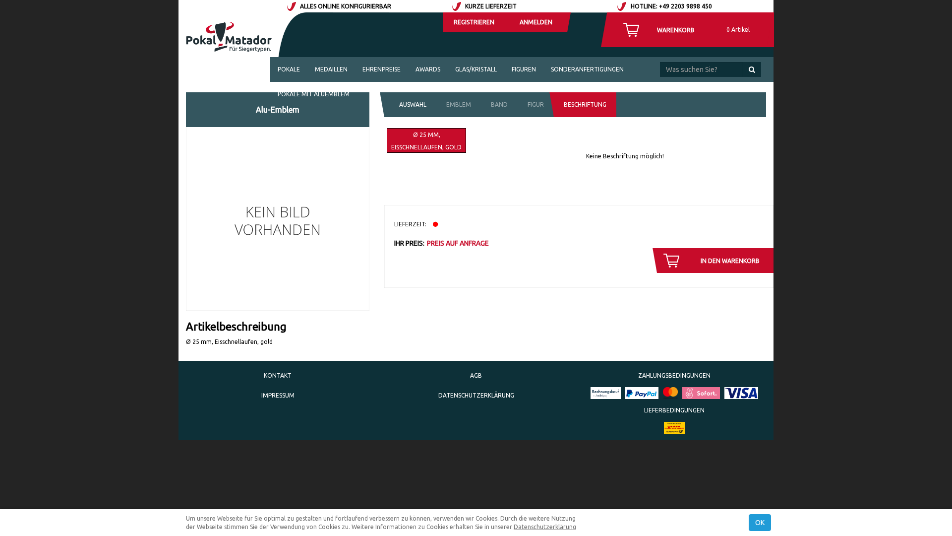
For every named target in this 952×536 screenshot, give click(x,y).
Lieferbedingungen (674, 410)
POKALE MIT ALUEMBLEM (314, 94)
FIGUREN (524, 69)
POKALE (289, 69)
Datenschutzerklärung (476, 395)
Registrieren (474, 22)
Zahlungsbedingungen (674, 375)
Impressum (278, 395)
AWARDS (428, 69)
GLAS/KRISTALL (476, 69)
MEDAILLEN (331, 69)
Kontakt (278, 375)
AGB (476, 375)
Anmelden (536, 22)
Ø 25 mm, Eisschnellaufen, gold (426, 141)
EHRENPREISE (381, 69)
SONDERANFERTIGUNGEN (587, 69)
